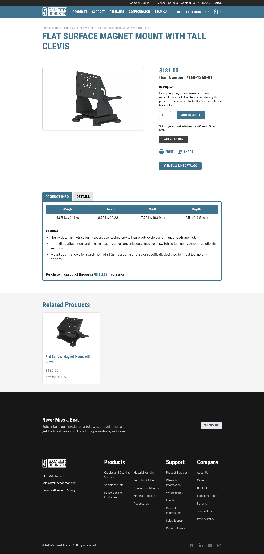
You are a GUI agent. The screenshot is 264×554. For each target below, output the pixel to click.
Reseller (100, 274)
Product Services (176, 472)
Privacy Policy (205, 519)
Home (46, 27)
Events (160, 2)
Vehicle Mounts (113, 485)
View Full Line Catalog (180, 166)
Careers (173, 2)
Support (98, 12)
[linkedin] (200, 545)
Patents (202, 503)
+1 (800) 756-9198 (210, 2)
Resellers (117, 12)
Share (188, 151)
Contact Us (188, 2)
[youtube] (210, 545)
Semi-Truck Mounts (146, 480)
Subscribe (211, 425)
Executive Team (207, 495)
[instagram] (219, 545)
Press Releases (175, 528)
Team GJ (161, 12)
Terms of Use (205, 511)
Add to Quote (191, 115)
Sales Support (174, 520)
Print (169, 151)
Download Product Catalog (59, 490)
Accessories (141, 503)
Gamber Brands (139, 2)
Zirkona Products (144, 495)
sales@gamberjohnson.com (59, 483)
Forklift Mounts (85, 27)
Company (207, 462)
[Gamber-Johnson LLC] (54, 11)
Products (79, 12)
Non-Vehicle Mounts (146, 488)
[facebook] (191, 545)
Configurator (139, 12)
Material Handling (63, 27)
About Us (202, 472)
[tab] (57, 196)
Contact (202, 488)
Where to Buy (173, 139)
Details (83, 196)
